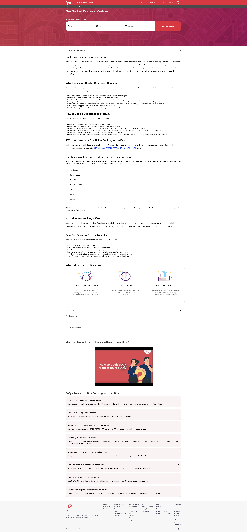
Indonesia (176, 509)
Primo (130, 522)
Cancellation (133, 509)
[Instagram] (178, 529)
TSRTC (133, 148)
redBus (97, 513)
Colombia (176, 520)
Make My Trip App (162, 511)
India (174, 506)
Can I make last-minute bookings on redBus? (86, 465)
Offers (130, 517)
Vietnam (176, 515)
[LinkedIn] (169, 529)
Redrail (158, 509)
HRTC (121, 148)
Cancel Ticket (161, 2)
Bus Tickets (106, 506)
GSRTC (115, 148)
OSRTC (127, 148)
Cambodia (176, 517)
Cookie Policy (145, 511)
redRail (92, 2)
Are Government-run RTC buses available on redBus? (89, 425)
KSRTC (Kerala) (99, 148)
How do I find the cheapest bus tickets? (83, 477)
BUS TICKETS (82, 2)
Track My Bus (133, 506)
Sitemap (131, 515)
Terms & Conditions (147, 506)
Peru (174, 522)
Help (142, 2)
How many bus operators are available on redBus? (88, 490)
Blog (130, 520)
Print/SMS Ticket (150, 2)
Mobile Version (118, 511)
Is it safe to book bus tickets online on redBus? (86, 400)
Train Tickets (107, 509)
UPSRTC (108, 148)
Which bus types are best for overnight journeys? (87, 452)
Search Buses (168, 26)
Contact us (117, 509)
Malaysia (176, 513)
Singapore (176, 511)
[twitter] (174, 529)
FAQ (130, 513)
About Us (117, 506)
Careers (116, 515)
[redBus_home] (70, 2)
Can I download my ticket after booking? (84, 413)
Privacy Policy (145, 509)
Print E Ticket (133, 511)
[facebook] (165, 529)
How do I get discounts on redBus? (82, 438)
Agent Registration (120, 513)
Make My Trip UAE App (163, 513)
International (177, 524)
